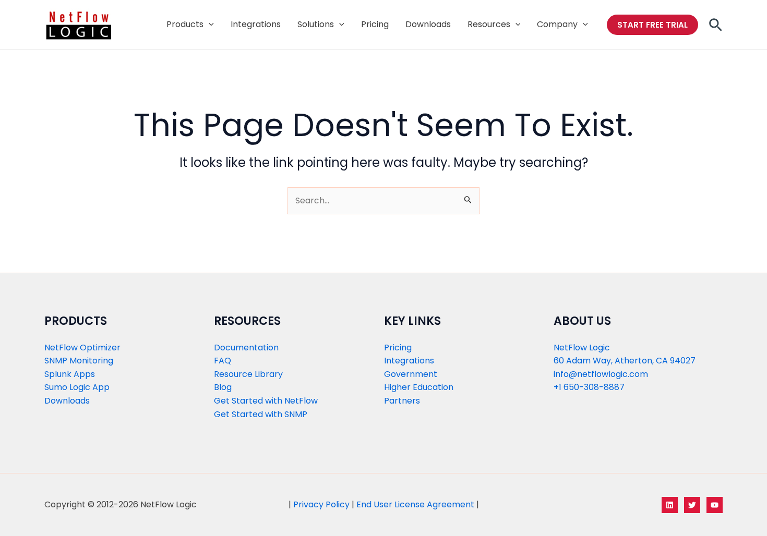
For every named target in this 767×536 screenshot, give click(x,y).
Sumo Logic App (77, 387)
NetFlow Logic (582, 348)
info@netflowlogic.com (601, 374)
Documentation (246, 348)
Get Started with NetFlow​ (266, 401)
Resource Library (248, 374)
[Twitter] (692, 505)
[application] (208, 24)
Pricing (398, 348)
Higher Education (418, 387)
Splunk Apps (69, 374)
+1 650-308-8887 (589, 387)
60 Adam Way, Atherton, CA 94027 (625, 361)
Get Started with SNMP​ (260, 414)
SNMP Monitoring (78, 361)
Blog (223, 387)
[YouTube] (714, 505)
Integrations (409, 361)
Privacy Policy (321, 504)
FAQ (222, 361)
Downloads (67, 401)
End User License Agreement (415, 504)
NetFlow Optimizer (82, 348)
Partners (402, 401)
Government (410, 374)
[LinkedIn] (670, 505)
